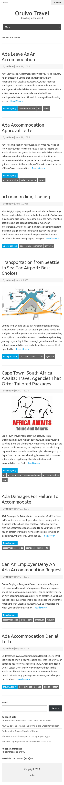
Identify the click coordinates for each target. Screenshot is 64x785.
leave (46, 108)
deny (30, 620)
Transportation (10, 356)
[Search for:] (25, 2)
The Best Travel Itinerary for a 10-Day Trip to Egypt (26, 736)
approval (32, 180)
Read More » (17, 101)
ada (39, 108)
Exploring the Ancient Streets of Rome (20, 731)
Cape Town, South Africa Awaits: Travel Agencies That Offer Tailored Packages (31, 378)
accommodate (14, 475)
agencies (50, 356)
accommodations (51, 475)
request (50, 620)
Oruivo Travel (32, 13)
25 (21, 356)
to (47, 548)
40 (26, 356)
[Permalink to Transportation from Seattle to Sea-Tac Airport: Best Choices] (32, 322)
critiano (10, 66)
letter (41, 180)
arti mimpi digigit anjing (26, 196)
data (28, 246)
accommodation (27, 108)
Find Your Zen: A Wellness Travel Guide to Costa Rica (26, 720)
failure (40, 548)
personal (37, 246)
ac (4, 475)
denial (47, 687)
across (33, 356)
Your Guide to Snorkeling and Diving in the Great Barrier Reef (30, 726)
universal (49, 246)
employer (39, 620)
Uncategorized (10, 246)
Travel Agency (9, 108)
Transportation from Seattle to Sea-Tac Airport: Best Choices (30, 268)
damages (30, 548)
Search (5, 702)
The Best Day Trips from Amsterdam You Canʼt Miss (26, 741)
